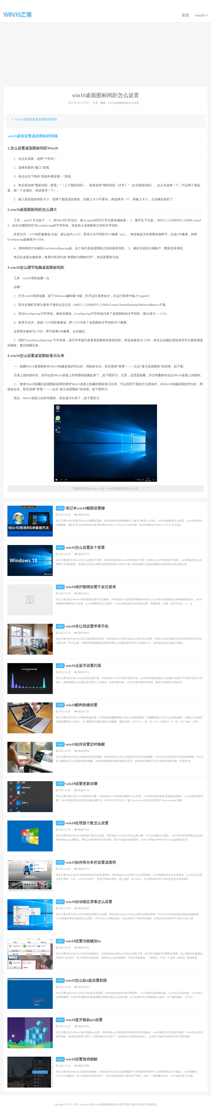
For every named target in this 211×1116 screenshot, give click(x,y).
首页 (185, 15)
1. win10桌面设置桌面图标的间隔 (34, 119)
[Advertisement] (105, 54)
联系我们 (152, 1104)
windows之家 (17, 14)
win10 (200, 15)
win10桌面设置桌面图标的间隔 (32, 136)
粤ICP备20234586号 (136, 1104)
